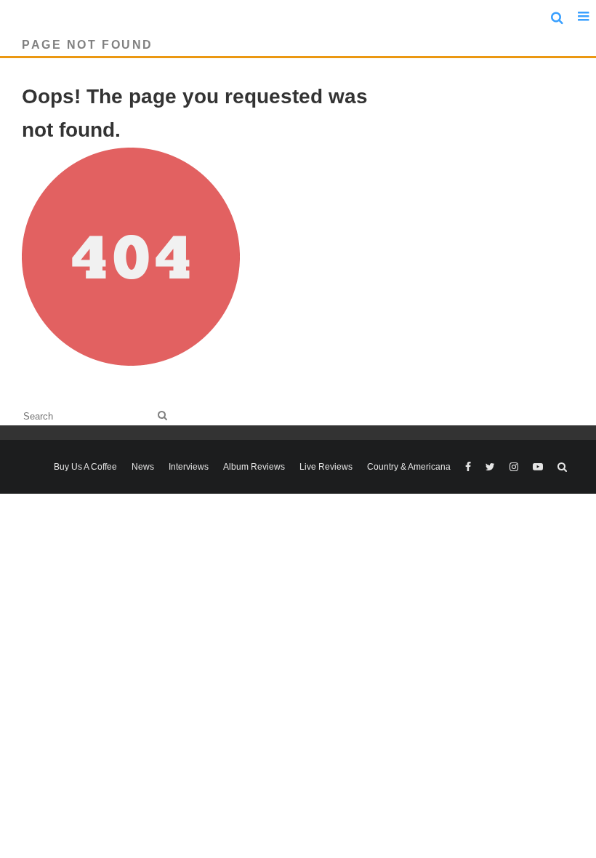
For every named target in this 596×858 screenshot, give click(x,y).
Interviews (189, 466)
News (143, 466)
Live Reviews (326, 466)
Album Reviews (254, 466)
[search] (162, 415)
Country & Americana (409, 466)
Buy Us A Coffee (85, 466)
